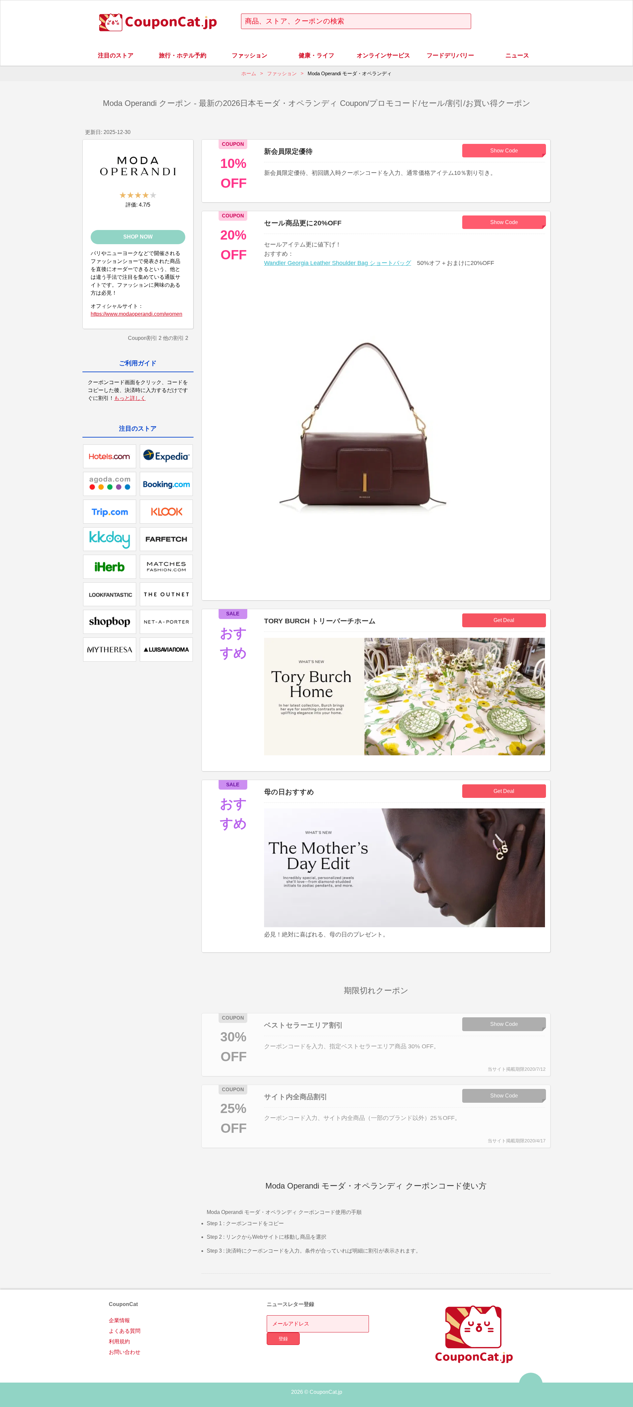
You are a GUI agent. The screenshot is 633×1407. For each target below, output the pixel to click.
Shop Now (138, 237)
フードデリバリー (450, 55)
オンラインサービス (383, 55)
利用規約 (119, 1341)
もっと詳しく (130, 398)
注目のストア (116, 55)
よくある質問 (124, 1331)
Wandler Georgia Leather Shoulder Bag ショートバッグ (337, 263)
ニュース (517, 55)
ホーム (248, 73)
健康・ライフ (316, 55)
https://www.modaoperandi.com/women (136, 314)
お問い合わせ (124, 1352)
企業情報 (119, 1320)
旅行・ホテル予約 (182, 55)
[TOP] (531, 1384)
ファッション (249, 55)
